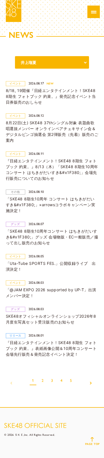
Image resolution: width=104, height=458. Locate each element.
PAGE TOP (92, 444)
